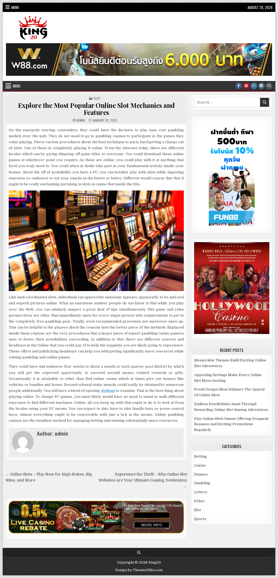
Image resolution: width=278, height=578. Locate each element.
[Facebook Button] (238, 86)
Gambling (202, 483)
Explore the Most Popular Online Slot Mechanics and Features (96, 109)
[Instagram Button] (254, 86)
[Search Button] (269, 86)
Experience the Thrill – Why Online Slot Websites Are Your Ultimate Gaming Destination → (143, 480)
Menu (15, 7)
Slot (97, 98)
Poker (199, 501)
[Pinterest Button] (246, 86)
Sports (200, 519)
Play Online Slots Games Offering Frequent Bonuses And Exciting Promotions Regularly (231, 424)
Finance (201, 474)
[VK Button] (261, 86)
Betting (200, 456)
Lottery (200, 492)
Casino (200, 465)
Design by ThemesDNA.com (139, 570)
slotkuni (108, 391)
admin (81, 120)
